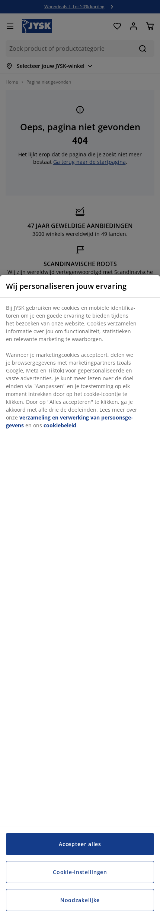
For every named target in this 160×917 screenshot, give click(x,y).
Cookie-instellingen (80, 872)
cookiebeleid (60, 425)
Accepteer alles (80, 844)
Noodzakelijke (80, 900)
